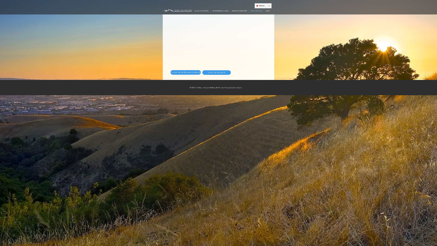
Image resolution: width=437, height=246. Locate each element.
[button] (267, 11)
